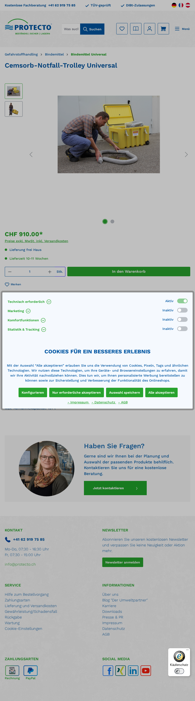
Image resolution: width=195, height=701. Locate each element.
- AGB (123, 402)
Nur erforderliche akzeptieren (76, 392)
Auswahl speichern (124, 392)
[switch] (179, 671)
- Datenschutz (104, 402)
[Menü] (187, 651)
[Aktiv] (182, 301)
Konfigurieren (33, 392)
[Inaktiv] (182, 310)
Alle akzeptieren (161, 392)
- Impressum (79, 402)
